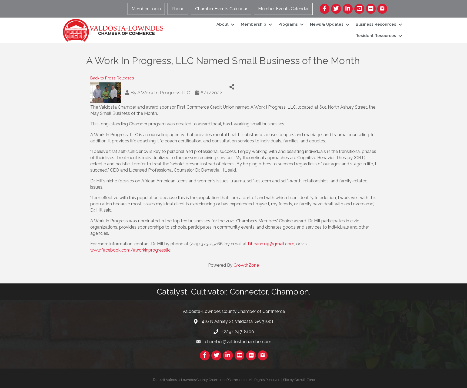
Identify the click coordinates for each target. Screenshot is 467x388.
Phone (178, 8)
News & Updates (326, 24)
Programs (288, 24)
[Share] (232, 87)
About (222, 24)
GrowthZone (246, 265)
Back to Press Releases (112, 78)
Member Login (146, 8)
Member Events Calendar (283, 8)
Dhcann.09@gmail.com (271, 243)
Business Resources (376, 24)
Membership (253, 24)
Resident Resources (375, 35)
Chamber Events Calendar (221, 8)
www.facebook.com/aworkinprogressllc (130, 250)
